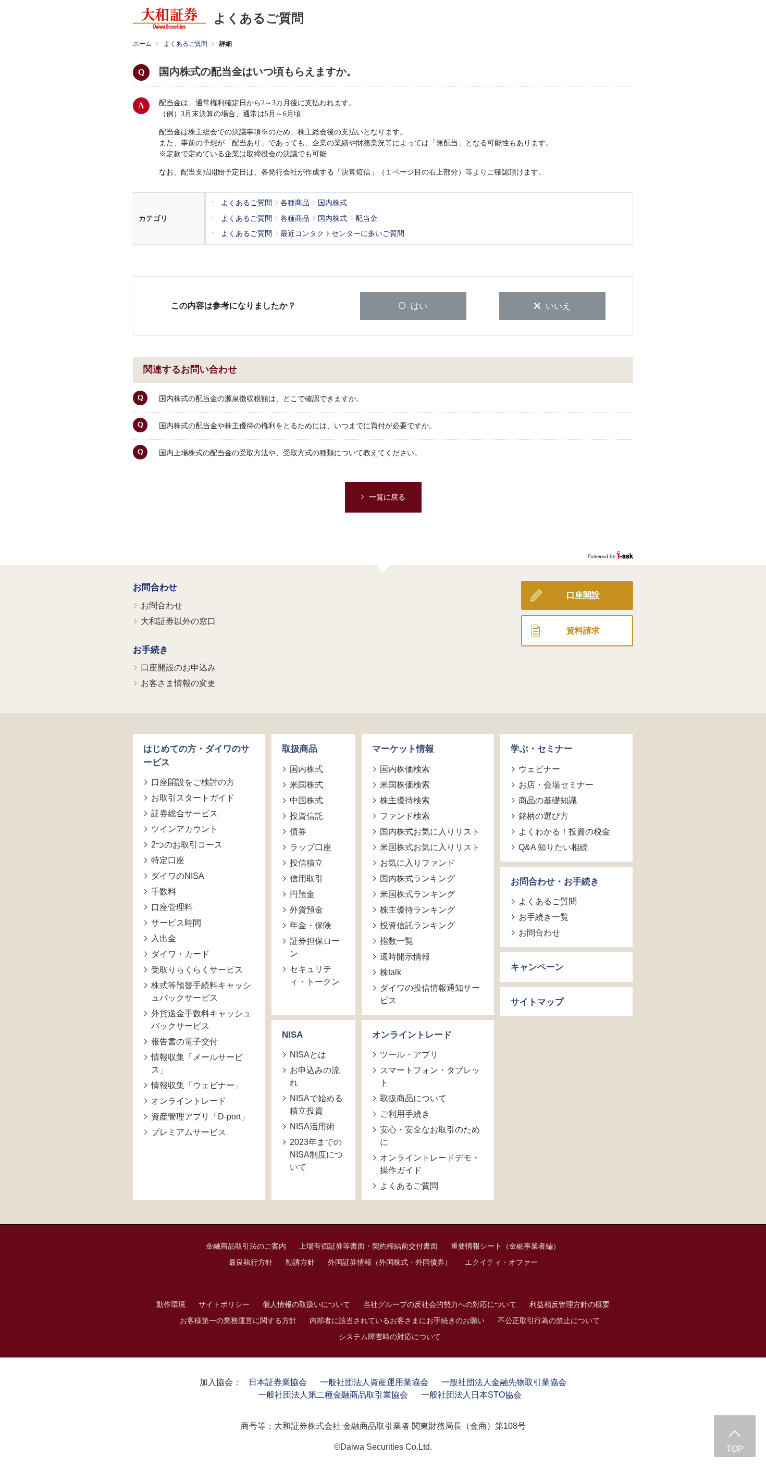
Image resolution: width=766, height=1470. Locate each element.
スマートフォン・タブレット (430, 1076)
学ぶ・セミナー (542, 749)
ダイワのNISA (177, 875)
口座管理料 (172, 907)
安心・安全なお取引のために (430, 1136)
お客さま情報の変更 (178, 683)
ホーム (142, 43)
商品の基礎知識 (547, 800)
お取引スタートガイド (192, 797)
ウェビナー (539, 769)
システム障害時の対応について (390, 1336)
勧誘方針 (300, 1262)
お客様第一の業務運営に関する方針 (238, 1320)
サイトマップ (537, 1002)
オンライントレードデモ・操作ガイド (430, 1164)
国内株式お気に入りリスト (430, 831)
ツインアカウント (184, 829)
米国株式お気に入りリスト (430, 847)
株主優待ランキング (417, 909)
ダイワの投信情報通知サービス (430, 994)
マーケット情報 (403, 749)
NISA (292, 1035)
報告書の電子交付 (184, 1041)
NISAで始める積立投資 (316, 1104)
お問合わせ (155, 587)
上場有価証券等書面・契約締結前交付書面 (368, 1246)
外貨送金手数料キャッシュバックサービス (201, 1019)
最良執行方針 (251, 1262)
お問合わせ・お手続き (555, 882)
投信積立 (306, 862)
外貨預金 (306, 909)
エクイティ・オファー (501, 1262)
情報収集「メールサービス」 (197, 1063)
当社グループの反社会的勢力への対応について (439, 1304)
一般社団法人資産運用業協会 (374, 1382)
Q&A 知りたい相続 (553, 847)
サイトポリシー (224, 1304)
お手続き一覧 (543, 917)
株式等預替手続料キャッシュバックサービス (201, 991)
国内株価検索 (405, 769)
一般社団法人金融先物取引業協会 (503, 1382)
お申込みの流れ (315, 1076)
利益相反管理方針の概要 (569, 1304)
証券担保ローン (315, 947)
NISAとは (308, 1054)
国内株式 (306, 769)
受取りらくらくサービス (197, 969)
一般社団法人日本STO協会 (471, 1394)
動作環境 (171, 1304)
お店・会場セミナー (556, 784)
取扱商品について (413, 1098)
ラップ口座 (310, 847)
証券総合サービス (184, 813)
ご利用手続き (405, 1114)
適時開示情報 (405, 956)
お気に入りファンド (417, 862)
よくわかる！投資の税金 (564, 831)
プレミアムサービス (188, 1132)
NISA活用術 (312, 1126)
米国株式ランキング (417, 894)
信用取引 (306, 878)
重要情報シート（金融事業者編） (505, 1246)
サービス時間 (176, 922)
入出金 (163, 938)
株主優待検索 (405, 800)
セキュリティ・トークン (315, 975)
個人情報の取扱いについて (306, 1304)
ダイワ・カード (180, 954)
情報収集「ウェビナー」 (197, 1085)
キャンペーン (537, 967)
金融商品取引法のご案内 (246, 1246)
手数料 (163, 891)
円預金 (302, 894)
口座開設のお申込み (178, 667)
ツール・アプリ (409, 1054)
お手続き (150, 650)
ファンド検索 (405, 816)
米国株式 (306, 784)
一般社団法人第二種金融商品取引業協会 (333, 1394)
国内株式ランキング (417, 878)
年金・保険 (310, 925)
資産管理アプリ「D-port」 (200, 1116)
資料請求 (583, 630)
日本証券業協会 (278, 1382)
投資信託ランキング (417, 925)
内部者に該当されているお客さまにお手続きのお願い (397, 1320)
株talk (390, 972)
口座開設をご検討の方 (192, 782)
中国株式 (306, 800)
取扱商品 (299, 749)
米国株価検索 (405, 784)
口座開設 (583, 595)
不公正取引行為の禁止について (549, 1320)
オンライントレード (188, 1101)
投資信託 (306, 816)
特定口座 (167, 860)
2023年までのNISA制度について (316, 1155)
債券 (298, 831)
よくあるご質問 (185, 43)
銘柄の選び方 (543, 816)
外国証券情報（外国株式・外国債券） (390, 1262)
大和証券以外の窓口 (178, 621)
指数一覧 (396, 941)
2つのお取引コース (187, 844)
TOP (735, 1448)
